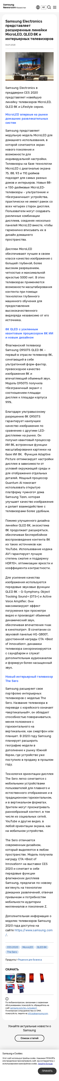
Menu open (54, 7)
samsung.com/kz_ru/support (23, 1008)
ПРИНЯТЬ (47, 1071)
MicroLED (27, 947)
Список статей (29, 1038)
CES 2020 (12, 947)
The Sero (12, 952)
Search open (49, 7)
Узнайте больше (45, 1064)
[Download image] (10, 978)
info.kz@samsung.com (38, 1013)
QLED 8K (42, 947)
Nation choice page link (38, 7)
